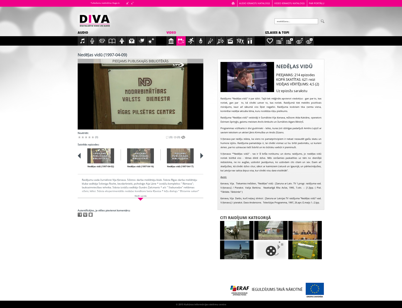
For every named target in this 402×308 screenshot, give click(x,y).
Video (171, 32)
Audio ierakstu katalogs (254, 3)
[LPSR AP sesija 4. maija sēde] (305, 230)
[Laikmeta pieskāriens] (237, 249)
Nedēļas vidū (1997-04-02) (101, 166)
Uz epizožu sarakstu (291, 91)
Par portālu (316, 3)
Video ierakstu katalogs (289, 3)
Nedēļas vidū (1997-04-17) (180, 166)
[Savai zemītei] (305, 249)
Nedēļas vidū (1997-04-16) (140, 166)
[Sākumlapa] (233, 3)
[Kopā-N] (271, 249)
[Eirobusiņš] (237, 230)
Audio (83, 32)
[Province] (271, 230)
